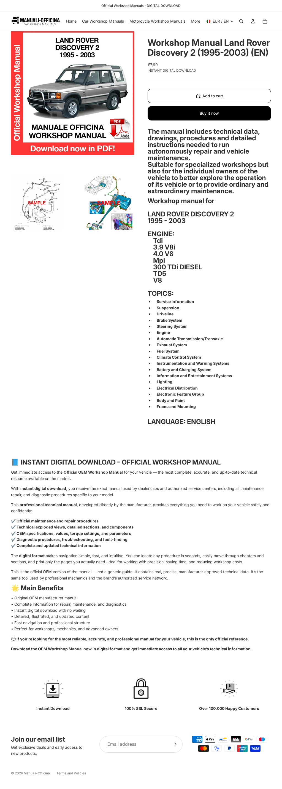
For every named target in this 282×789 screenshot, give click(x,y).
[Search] (241, 21)
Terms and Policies (71, 773)
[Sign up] (174, 744)
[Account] (253, 21)
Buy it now (209, 113)
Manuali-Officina (37, 773)
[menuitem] (195, 21)
